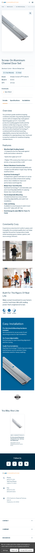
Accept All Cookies (26, 550)
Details (5, 100)
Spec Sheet (8, 92)
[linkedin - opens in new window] (8, 464)
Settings (5, 550)
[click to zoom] (30, 13)
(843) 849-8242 (11, 491)
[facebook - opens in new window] (14, 464)
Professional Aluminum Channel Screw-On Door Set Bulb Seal (17, 439)
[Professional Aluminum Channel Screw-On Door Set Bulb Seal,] (17, 424)
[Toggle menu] (32, 2)
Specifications (15, 100)
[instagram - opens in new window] (20, 464)
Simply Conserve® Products (19, 77)
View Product (17, 432)
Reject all (14, 550)
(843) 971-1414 (11, 479)
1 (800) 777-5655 (11, 483)
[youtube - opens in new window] (26, 464)
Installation (26, 100)
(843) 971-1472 (11, 489)
